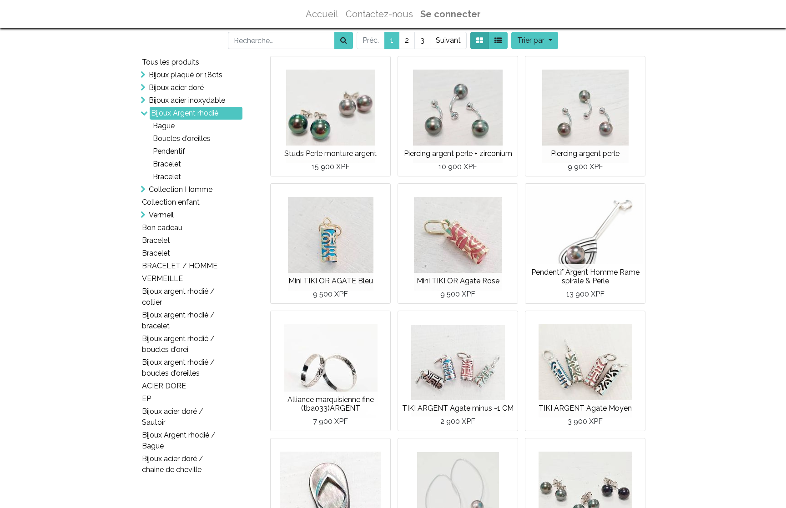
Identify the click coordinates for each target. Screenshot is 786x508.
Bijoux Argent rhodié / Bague (179, 440)
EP (146, 398)
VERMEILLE (162, 278)
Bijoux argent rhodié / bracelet (178, 320)
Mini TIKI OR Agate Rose (458, 281)
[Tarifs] (479, 40)
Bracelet (167, 164)
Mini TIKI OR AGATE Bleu (330, 281)
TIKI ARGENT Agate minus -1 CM (458, 408)
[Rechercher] (343, 40)
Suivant (448, 40)
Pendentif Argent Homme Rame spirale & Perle (585, 276)
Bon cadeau (162, 227)
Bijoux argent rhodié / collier (178, 297)
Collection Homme (180, 189)
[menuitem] (322, 14)
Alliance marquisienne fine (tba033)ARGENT (330, 403)
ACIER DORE (164, 386)
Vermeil (161, 215)
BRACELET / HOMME (179, 266)
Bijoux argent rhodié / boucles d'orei (178, 344)
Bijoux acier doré (176, 87)
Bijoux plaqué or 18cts (185, 74)
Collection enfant (171, 202)
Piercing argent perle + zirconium (458, 153)
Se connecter (450, 14)
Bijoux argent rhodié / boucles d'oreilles (178, 367)
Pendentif (169, 151)
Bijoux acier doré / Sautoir (172, 417)
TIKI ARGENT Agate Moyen (585, 408)
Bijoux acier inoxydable (187, 100)
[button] (534, 40)
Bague (164, 125)
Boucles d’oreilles (182, 138)
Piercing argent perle (585, 153)
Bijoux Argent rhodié (184, 113)
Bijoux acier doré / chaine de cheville (172, 464)
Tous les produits (170, 62)
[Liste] (498, 40)
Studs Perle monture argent (330, 153)
